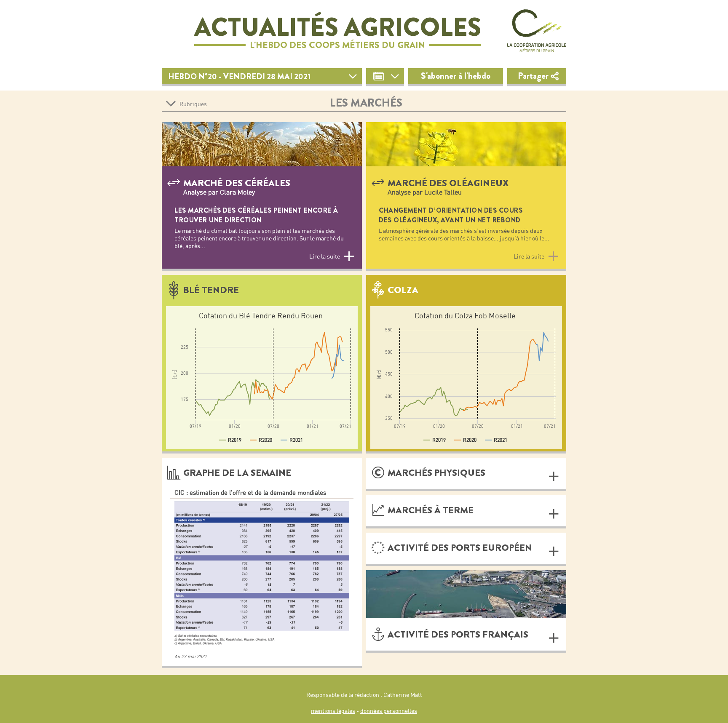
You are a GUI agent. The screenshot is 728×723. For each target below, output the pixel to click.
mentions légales (333, 711)
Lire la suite (324, 256)
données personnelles (388, 711)
